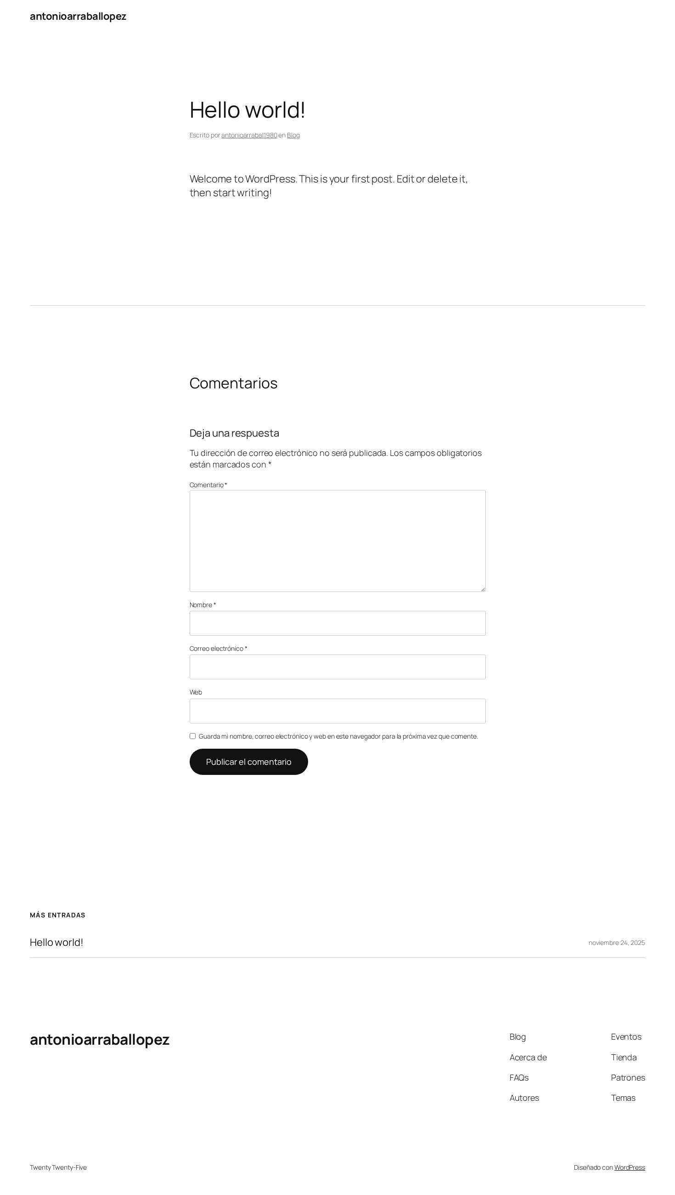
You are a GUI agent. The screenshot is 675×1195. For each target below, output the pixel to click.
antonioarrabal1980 (249, 135)
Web (196, 692)
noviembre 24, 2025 (617, 942)
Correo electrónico (219, 648)
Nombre (203, 604)
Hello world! (57, 942)
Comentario (209, 484)
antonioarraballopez (78, 16)
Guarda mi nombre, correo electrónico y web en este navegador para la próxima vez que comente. (338, 736)
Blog (293, 135)
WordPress (629, 1167)
